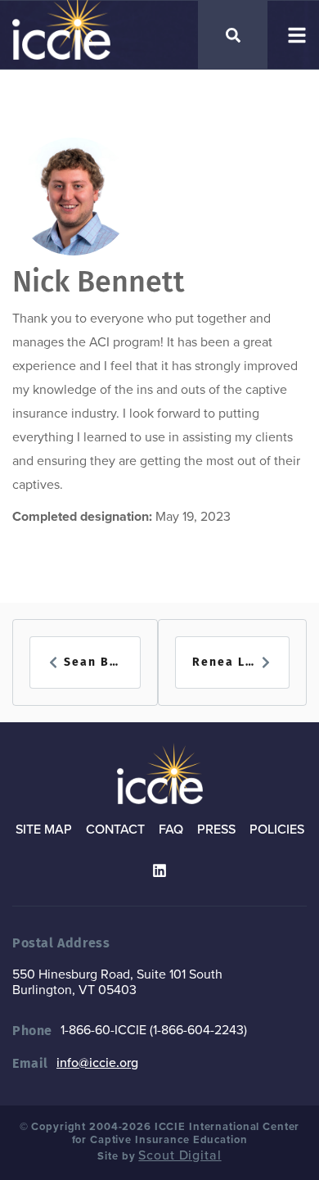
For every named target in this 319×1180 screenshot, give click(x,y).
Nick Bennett (98, 282)
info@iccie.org (97, 1063)
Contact (115, 829)
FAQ (171, 829)
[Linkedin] (159, 870)
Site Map (44, 829)
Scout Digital (179, 1155)
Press (216, 829)
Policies (276, 829)
